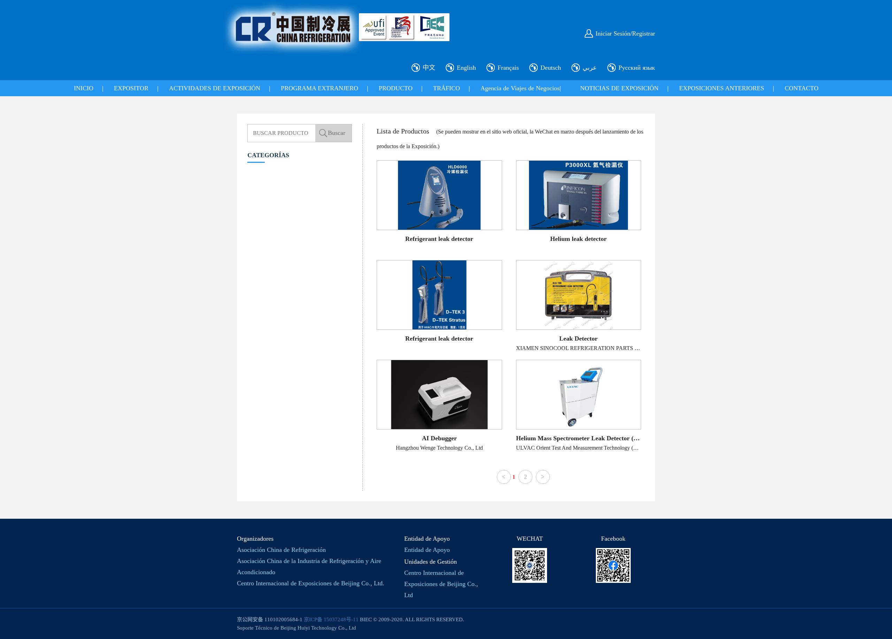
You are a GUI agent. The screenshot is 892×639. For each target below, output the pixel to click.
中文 (429, 67)
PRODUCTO (396, 88)
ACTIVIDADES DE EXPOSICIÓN (214, 88)
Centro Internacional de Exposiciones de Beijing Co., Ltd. (310, 583)
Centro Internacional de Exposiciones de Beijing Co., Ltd (441, 584)
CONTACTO (801, 88)
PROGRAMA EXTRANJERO (319, 88)
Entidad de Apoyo (427, 549)
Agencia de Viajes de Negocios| (520, 88)
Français (508, 67)
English (466, 67)
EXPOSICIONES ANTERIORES (721, 88)
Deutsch (550, 67)
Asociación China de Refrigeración (281, 549)
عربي (590, 67)
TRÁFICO (446, 88)
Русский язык (636, 67)
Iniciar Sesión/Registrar (625, 33)
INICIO (83, 88)
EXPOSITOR (131, 88)
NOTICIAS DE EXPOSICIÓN (619, 88)
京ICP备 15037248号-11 (331, 619)
